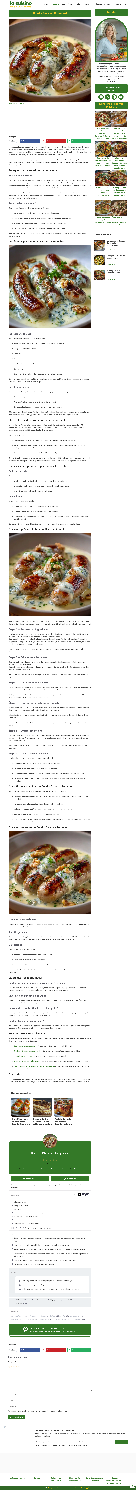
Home (46, 4)
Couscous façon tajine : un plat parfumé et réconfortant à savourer (102, 192)
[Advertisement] (50, 121)
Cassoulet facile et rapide (23, 1056)
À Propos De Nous (103, 4)
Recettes (55, 4)
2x (83, 1195)
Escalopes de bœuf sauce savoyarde (27, 1051)
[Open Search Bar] (125, 4)
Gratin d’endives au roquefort (24, 1046)
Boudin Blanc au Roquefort (50, 13)
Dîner (79, 4)
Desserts (88, 4)
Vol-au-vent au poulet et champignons (27, 1061)
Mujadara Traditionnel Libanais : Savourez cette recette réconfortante (119, 163)
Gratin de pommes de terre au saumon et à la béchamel (34, 1066)
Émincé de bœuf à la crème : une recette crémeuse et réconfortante (119, 221)
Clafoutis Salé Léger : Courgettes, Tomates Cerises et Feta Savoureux (103, 133)
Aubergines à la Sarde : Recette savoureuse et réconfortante (119, 191)
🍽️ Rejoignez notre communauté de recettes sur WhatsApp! (68, 1488)
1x (79, 1195)
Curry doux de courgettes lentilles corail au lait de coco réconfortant (103, 162)
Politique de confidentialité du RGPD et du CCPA (113, 1480)
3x (87, 1195)
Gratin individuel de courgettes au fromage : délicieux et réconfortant (103, 221)
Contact (117, 4)
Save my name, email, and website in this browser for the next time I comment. (39, 1411)
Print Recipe (31, 1178)
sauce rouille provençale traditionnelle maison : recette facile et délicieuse (119, 133)
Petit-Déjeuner (68, 4)
